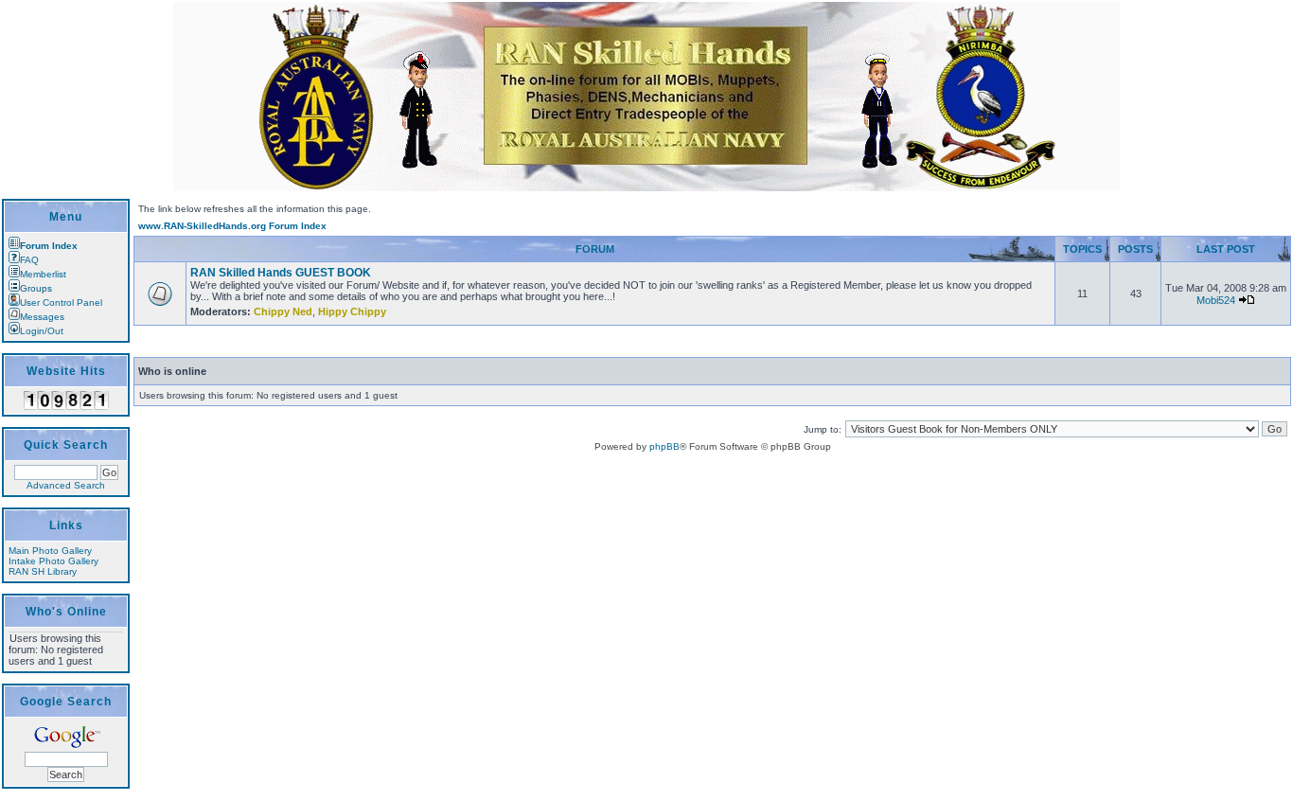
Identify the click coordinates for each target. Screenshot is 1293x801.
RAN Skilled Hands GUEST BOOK (280, 272)
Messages (42, 317)
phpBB (664, 446)
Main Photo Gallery (50, 550)
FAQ (29, 260)
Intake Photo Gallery (53, 561)
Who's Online (66, 611)
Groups (36, 288)
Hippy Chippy (352, 311)
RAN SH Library (43, 571)
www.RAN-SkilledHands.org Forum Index (232, 226)
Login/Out (41, 331)
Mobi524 (1215, 300)
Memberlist (43, 274)
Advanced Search (66, 485)
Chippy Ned (283, 311)
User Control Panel (61, 302)
